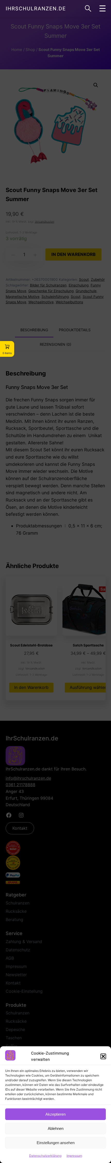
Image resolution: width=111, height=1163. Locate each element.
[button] (103, 1056)
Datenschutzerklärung (45, 1156)
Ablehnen (56, 1128)
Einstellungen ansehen (56, 1142)
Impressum (74, 1156)
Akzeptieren (55, 1114)
